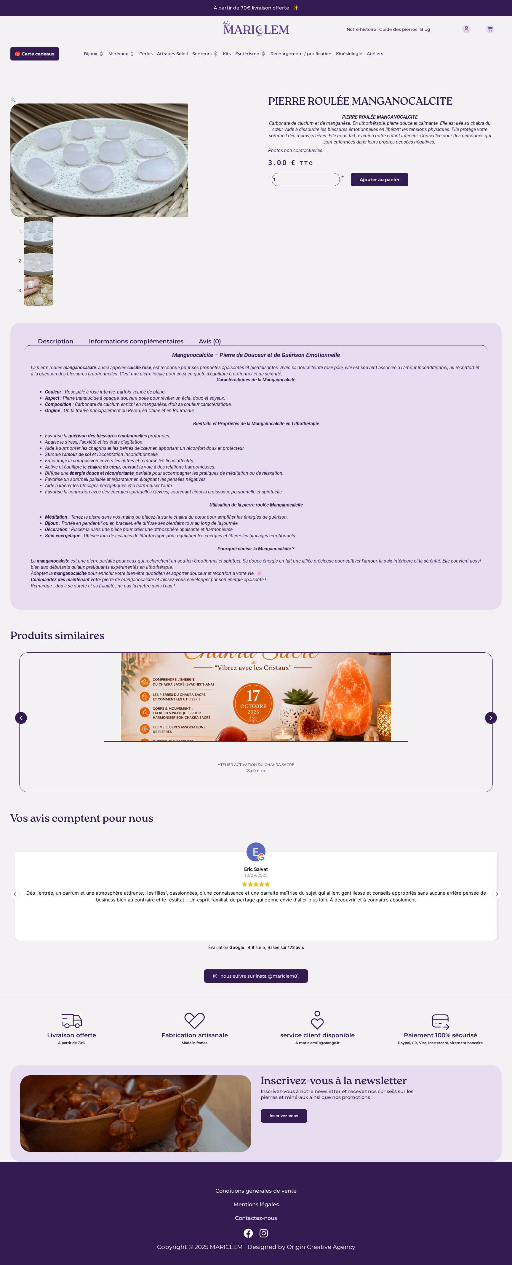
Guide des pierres (398, 29)
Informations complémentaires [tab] (136, 341)
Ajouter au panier (379, 179)
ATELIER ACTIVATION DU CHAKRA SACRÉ (256, 764)
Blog (425, 29)
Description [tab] (55, 341)
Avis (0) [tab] (210, 341)
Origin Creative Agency (321, 1246)
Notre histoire (361, 29)
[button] (13, 100)
